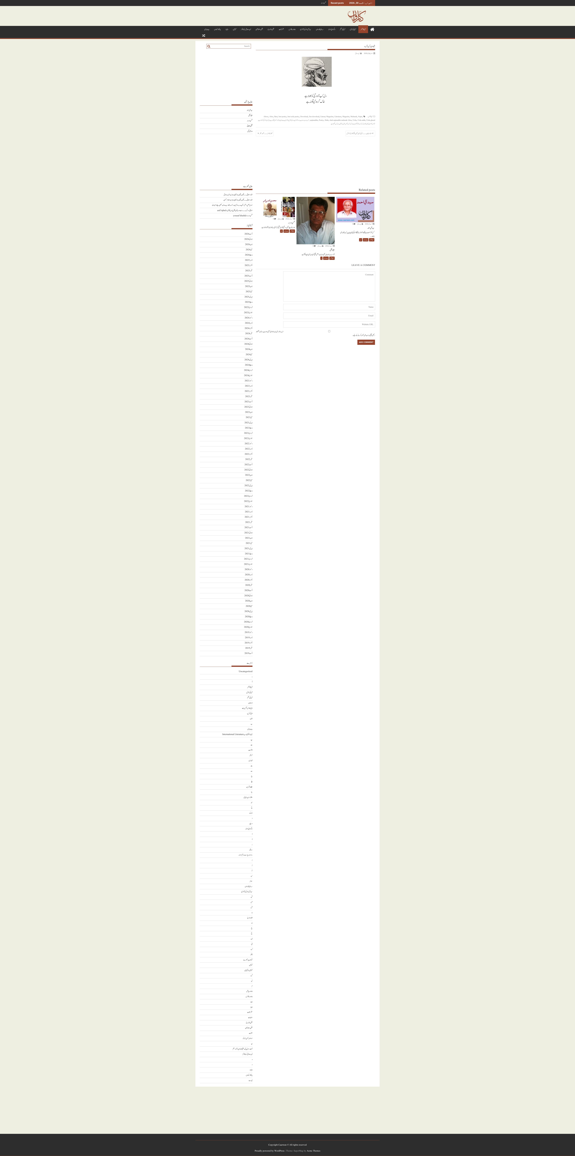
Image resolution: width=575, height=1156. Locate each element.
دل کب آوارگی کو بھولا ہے (264, 120)
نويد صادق (357, 53)
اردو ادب (302, 120)
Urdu (355, 120)
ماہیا (251, 1001)
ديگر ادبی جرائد (331, 29)
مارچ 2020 (248, 616)
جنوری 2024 (248, 375)
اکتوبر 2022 (248, 454)
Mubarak (354, 116)
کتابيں (234, 29)
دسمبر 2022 (248, 443)
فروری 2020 (248, 622)
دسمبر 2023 (248, 380)
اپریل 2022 (248, 485)
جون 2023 (248, 412)
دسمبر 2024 (248, 317)
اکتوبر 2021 (248, 517)
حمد (251, 802)
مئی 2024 (249, 354)
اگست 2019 (248, 653)
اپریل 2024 (248, 359)
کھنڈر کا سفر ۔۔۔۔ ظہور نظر (266, 133)
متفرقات (281, 29)
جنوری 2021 (248, 564)
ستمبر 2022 (248, 459)
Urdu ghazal (370, 120)
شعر (347, 124)
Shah (326, 120)
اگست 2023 (248, 401)
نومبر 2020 (248, 574)
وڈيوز (226, 29)
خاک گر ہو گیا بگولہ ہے (275, 120)
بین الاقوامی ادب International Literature (237, 734)
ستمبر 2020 (248, 585)
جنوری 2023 (248, 438)
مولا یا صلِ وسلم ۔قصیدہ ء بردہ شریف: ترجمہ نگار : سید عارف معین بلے (234, 205)
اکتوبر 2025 (248, 265)
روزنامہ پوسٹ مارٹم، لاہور (245, 855)
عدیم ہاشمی (250, 131)
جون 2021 (248, 538)
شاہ (367, 124)
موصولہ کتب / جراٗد (247, 1038)
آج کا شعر (363, 29)
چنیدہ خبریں (249, 786)
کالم (251, 954)
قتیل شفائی (323, 2)
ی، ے (250, 1080)
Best (275, 116)
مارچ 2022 (248, 490)
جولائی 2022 (248, 470)
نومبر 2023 (248, 386)
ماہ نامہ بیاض (249, 991)
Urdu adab (361, 120)
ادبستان (250, 703)
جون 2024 (248, 349)
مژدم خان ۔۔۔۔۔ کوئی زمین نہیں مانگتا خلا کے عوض (359, 133)
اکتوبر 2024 (248, 328)
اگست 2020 (248, 590)
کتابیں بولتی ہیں (248, 970)
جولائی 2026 (248, 239)
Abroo (266, 116)
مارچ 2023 (248, 428)
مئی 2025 (249, 291)
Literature (338, 116)
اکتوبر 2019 (248, 643)
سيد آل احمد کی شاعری (305, 29)
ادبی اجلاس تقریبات (247, 708)
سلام (251, 881)
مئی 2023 (249, 417)
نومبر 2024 (248, 323)
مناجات (250, 1017)
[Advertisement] (315, 162)
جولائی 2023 (248, 407)
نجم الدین (333, 124)
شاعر (374, 124)
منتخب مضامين (259, 29)
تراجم (251, 755)
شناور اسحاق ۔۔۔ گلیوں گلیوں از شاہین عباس (241, 194)
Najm (360, 116)
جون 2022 (248, 475)
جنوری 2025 (248, 312)
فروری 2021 (248, 559)
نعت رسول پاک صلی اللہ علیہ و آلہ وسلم (242, 1049)
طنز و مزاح (249, 917)
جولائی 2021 (248, 532)
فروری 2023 (248, 433)
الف (251, 718)
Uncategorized (245, 671)
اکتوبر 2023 (248, 391)
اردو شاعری (297, 120)
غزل (344, 124)
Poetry (321, 120)
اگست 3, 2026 (368, 224)
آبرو (308, 120)
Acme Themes (313, 1151)
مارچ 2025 (248, 302)
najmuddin (314, 120)
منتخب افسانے (271, 29)
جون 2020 (248, 601)
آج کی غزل (353, 29)
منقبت (250, 1033)
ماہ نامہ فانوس (292, 29)
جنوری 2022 (248, 501)
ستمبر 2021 (248, 522)
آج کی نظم (342, 29)
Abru (271, 116)
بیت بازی (206, 29)
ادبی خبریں (249, 713)
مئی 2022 (249, 480)
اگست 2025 (248, 276)
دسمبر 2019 (248, 632)
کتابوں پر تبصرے (247, 959)
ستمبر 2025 (248, 270)
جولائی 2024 (248, 344)
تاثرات (250, 750)
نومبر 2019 (248, 637)
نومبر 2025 (248, 260)
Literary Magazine (326, 116)
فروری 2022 (248, 496)
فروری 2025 (248, 307)
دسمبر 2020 (248, 569)
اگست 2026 (248, 234)
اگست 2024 (248, 338)
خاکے (250, 813)
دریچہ (250, 823)
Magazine (345, 116)
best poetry (282, 116)
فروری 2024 (248, 370)
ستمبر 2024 (248, 333)
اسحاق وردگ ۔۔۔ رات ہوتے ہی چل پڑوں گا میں (239, 210)
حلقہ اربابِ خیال (248, 797)
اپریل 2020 (248, 611)
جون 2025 (248, 286)
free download (314, 116)
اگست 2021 (248, 527)
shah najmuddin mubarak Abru (341, 120)
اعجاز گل (250, 115)
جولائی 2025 (248, 281)
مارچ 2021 (248, 553)
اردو (306, 120)
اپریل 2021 (248, 548)
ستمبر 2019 (248, 648)
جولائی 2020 (248, 595)
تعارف (250, 760)
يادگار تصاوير (217, 29)
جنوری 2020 (248, 627)
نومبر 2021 (248, 511)
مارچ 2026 (248, 255)
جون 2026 (248, 244)
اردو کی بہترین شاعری (289, 120)
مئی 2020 (249, 606)
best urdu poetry (293, 116)
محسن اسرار (249, 120)
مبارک (337, 124)
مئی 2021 (249, 543)
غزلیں (340, 124)
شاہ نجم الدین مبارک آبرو (353, 124)
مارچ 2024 (248, 365)
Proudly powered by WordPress (269, 1151)
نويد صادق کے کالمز (246, 29)
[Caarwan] (372, 29)
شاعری (370, 124)
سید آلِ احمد (249, 110)
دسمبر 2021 (248, 506)
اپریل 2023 (248, 422)
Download (304, 116)
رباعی (250, 849)
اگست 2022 (248, 464)
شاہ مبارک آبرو (363, 124)
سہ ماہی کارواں (320, 29)
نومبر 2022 (248, 449)
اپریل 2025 (248, 297)
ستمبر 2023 (248, 396)
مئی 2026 (249, 249)
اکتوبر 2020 (248, 580)
